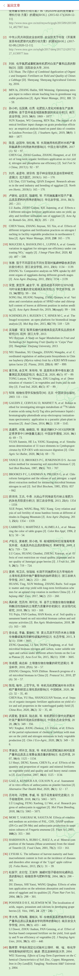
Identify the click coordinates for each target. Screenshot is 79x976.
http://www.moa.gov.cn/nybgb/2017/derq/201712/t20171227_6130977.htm (42, 51)
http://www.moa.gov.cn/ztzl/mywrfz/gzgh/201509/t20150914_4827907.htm (42, 25)
